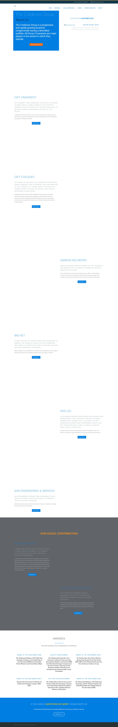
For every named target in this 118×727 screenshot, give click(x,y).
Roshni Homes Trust (91, 25)
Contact (100, 8)
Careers (80, 8)
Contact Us (59, 714)
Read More (36, 123)
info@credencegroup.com (98, 2)
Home (50, 8)
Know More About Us (36, 44)
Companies (57, 8)
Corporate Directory (90, 8)
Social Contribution (68, 8)
